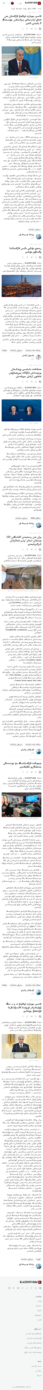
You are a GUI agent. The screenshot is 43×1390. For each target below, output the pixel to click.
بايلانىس (38, 1371)
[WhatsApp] (35, 29)
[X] (23, 29)
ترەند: (39, 9)
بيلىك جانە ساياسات (33, 350)
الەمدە (39, 1320)
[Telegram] (31, 29)
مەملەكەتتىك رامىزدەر (34, 1343)
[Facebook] (27, 29)
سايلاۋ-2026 (35, 518)
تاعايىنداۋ (19, 9)
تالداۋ (39, 1311)
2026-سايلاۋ (32, 9)
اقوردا (13, 9)
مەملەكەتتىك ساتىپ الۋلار (32, 1353)
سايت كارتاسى (36, 1366)
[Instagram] (40, 29)
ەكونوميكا (38, 1315)
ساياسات (38, 1306)
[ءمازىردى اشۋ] (4, 3)
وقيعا (24, 9)
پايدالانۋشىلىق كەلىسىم (33, 1334)
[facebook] (31, 1288)
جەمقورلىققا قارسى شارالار (32, 1348)
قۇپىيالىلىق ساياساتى (34, 1338)
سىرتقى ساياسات (34, 230)
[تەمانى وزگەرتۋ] (11, 3)
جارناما (39, 1376)
